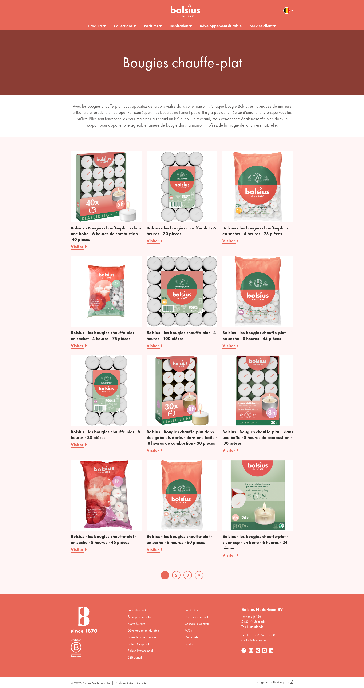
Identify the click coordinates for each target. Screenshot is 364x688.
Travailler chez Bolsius (142, 637)
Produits (95, 25)
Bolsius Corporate (139, 644)
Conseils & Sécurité (197, 623)
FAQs (188, 630)
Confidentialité (124, 683)
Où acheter (192, 637)
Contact (189, 644)
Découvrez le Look (197, 617)
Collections (123, 25)
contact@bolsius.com (254, 640)
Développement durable (221, 25)
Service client (261, 25)
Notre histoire (136, 623)
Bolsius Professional (140, 650)
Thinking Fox (281, 682)
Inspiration (179, 25)
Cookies (142, 683)
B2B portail (135, 657)
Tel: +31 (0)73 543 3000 (258, 635)
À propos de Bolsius (140, 617)
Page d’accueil (137, 610)
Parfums (151, 25)
